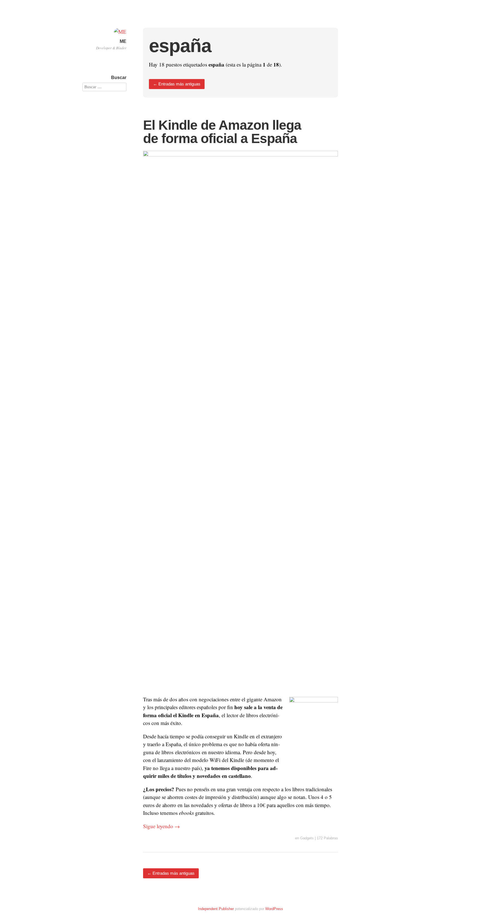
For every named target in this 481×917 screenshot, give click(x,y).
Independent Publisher (216, 909)
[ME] (120, 31)
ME (123, 41)
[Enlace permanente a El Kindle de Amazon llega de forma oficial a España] (240, 154)
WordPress (274, 909)
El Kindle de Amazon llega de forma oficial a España (222, 132)
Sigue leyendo (161, 826)
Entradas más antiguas (176, 84)
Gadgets (307, 838)
